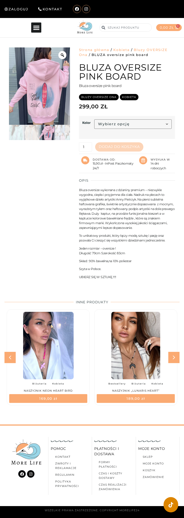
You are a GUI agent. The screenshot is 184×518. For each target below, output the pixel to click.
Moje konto (153, 463)
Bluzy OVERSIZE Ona (98, 97)
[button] (36, 27)
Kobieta (121, 50)
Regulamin (64, 474)
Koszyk (149, 470)
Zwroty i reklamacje (66, 466)
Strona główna (94, 50)
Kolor (86, 122)
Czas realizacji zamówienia (113, 487)
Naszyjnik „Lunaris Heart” (136, 390)
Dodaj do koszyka (119, 147)
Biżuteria (39, 383)
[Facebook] (77, 9)
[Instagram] (86, 9)
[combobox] (125, 27)
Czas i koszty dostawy (110, 476)
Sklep (148, 456)
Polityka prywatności (67, 484)
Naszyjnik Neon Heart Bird (48, 390)
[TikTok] (171, 504)
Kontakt (62, 456)
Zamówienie (153, 477)
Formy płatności (108, 464)
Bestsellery (117, 383)
